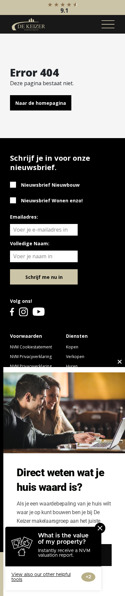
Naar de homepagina (40, 103)
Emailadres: (24, 217)
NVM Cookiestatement (31, 347)
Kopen (72, 347)
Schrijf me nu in (44, 277)
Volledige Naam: (29, 243)
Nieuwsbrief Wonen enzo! (52, 200)
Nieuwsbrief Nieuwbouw (50, 185)
